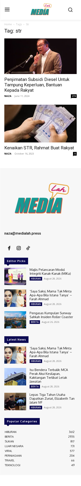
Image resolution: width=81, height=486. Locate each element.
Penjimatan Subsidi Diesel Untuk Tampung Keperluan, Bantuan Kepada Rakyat (36, 85)
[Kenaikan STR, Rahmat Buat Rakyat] (40, 123)
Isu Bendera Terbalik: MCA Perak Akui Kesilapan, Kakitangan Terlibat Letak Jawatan (49, 375)
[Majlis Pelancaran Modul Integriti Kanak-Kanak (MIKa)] (15, 276)
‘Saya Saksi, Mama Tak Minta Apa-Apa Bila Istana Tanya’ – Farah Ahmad (51, 295)
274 (74, 96)
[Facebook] (9, 248)
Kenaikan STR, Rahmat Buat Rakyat (39, 147)
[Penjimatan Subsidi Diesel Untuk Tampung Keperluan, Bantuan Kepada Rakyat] (40, 56)
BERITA (35, 321)
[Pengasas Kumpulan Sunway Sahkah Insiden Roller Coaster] (15, 319)
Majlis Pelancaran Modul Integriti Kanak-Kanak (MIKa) (50, 272)
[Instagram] (18, 248)
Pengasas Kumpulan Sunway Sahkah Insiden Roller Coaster (51, 315)
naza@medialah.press (22, 233)
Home (8, 24)
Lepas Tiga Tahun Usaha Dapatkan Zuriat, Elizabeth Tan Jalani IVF (52, 398)
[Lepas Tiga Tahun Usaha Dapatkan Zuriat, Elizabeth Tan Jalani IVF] (15, 401)
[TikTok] (28, 248)
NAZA (7, 96)
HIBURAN (36, 278)
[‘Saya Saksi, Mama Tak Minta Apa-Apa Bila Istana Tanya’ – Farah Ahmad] (15, 298)
